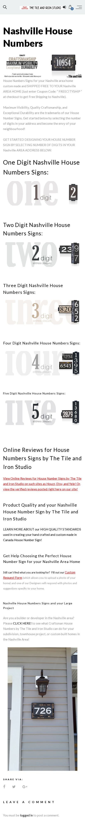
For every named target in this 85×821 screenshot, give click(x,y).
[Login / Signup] (64, 7)
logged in (26, 815)
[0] (70, 7)
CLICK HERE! (22, 623)
